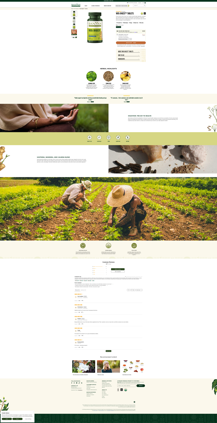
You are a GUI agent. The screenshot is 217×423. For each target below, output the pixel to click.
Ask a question (118, 271)
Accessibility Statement (110, 410)
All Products (76, 8)
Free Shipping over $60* (132, 2)
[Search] (144, 5)
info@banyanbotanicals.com (76, 388)
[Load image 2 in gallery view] (74, 20)
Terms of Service (101, 410)
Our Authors (104, 393)
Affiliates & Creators (90, 394)
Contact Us (89, 385)
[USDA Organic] (125, 389)
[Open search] (128, 290)
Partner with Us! (90, 393)
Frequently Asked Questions (92, 389)
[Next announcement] (143, 1)
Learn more (143, 46)
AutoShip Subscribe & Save (107, 386)
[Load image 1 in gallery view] (74, 13)
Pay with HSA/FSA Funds (106, 384)
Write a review (118, 269)
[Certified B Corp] (118, 389)
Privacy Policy (95, 410)
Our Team (104, 392)
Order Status (104, 382)
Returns (103, 387)
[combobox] (139, 5)
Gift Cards (88, 388)
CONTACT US (74, 385)
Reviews (103, 397)
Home (72, 8)
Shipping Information (106, 383)
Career (103, 396)
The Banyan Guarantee (91, 387)
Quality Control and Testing (92, 382)
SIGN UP (140, 385)
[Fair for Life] (121, 389)
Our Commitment (105, 394)
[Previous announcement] (74, 1)
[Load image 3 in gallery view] (74, 26)
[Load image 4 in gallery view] (74, 32)
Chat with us (80, 390)
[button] (144, 3)
